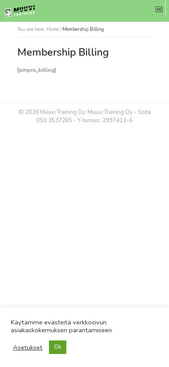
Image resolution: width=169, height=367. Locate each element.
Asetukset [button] (27, 347)
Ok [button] (57, 347)
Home (52, 29)
